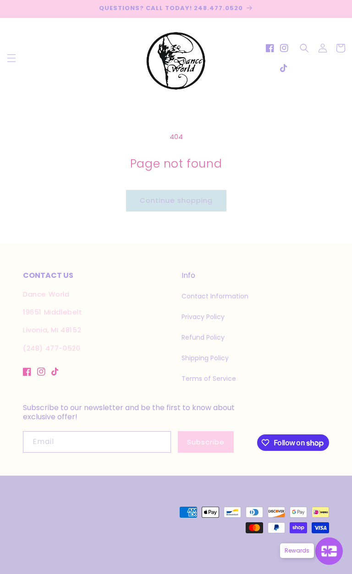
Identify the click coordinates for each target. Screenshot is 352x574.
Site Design (109, 555)
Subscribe (206, 442)
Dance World (66, 555)
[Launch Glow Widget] (329, 551)
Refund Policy (203, 337)
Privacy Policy (203, 316)
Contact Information (215, 296)
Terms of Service (209, 378)
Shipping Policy (205, 358)
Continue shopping (176, 200)
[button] (11, 58)
